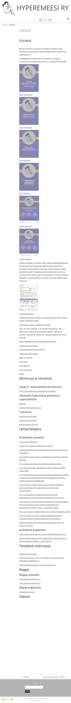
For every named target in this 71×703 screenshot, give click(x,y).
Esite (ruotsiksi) (25, 160)
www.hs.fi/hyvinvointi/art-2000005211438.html (36, 446)
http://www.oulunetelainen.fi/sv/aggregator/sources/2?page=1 (40, 464)
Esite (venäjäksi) (25, 193)
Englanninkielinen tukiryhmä (28, 424)
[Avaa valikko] (68, 19)
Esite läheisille (24, 365)
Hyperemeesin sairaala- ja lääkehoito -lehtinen (34, 325)
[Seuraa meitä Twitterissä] (50, 20)
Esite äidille (23, 361)
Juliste (21, 373)
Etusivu (4, 25)
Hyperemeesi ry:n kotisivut (33, 698)
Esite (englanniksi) (25, 127)
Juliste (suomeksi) (25, 226)
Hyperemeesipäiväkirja (26, 314)
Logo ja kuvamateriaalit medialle (55, 677)
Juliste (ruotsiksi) (25, 259)
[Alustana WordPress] (46, 699)
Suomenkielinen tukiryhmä (28, 416)
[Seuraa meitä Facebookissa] (41, 20)
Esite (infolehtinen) (25, 94)
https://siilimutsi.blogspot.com (30, 583)
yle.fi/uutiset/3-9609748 (28, 442)
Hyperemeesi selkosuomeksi (28, 353)
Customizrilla (38, 700)
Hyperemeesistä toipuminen (28, 345)
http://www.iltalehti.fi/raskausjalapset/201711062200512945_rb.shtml (45, 511)
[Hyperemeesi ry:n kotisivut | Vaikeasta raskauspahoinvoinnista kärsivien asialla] (35, 8)
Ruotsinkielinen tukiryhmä (28, 420)
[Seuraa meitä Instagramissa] (46, 20)
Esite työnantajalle (25, 369)
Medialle (25, 677)
